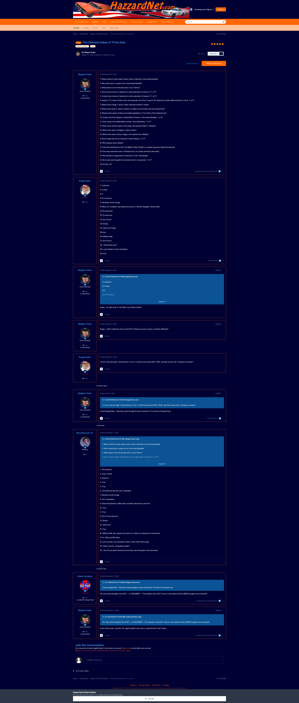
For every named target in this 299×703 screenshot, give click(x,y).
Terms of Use (104, 695)
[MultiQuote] (101, 171)
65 (86, 454)
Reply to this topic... (95, 660)
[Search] (223, 22)
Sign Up (221, 9)
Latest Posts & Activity (119, 22)
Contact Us (156, 685)
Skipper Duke (89, 52)
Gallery (86, 28)
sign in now (126, 648)
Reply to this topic (213, 63)
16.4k (86, 202)
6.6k (86, 96)
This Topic (214, 22)
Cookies (166, 685)
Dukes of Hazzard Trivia (105, 55)
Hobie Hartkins (212, 418)
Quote (107, 171)
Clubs (104, 22)
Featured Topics (137, 22)
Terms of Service (167, 22)
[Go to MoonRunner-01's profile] (85, 442)
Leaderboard (152, 22)
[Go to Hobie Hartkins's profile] (85, 585)
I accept (150, 699)
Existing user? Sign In (204, 9)
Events (95, 28)
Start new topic (192, 63)
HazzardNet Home (81, 22)
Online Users (114, 28)
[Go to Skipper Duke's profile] (77, 53)
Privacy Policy (144, 685)
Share (202, 54)
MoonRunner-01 (211, 171)
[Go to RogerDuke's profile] (85, 190)
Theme (133, 685)
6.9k (86, 598)
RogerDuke (199, 171)
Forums (95, 22)
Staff (103, 28)
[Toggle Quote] (103, 277)
